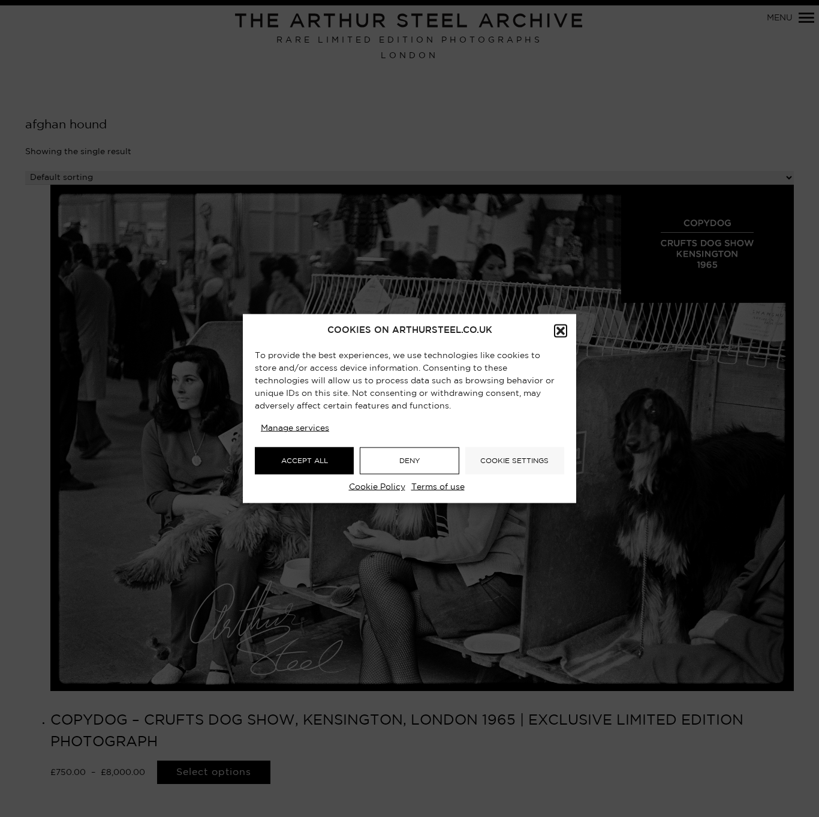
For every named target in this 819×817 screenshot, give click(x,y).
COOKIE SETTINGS (514, 460)
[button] (561, 331)
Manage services (295, 428)
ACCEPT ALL (304, 460)
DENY (409, 460)
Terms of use (438, 487)
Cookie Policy (377, 487)
